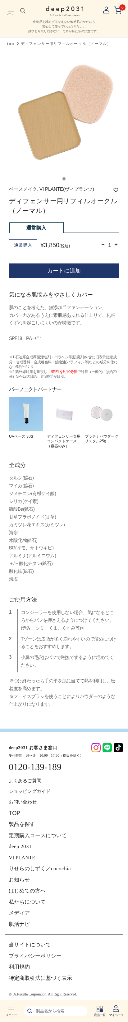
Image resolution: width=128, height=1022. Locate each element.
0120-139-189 (35, 767)
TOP (14, 812)
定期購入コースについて (38, 835)
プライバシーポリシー (35, 956)
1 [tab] (64, 178)
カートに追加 (64, 271)
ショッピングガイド (30, 791)
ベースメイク (23, 189)
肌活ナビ (19, 924)
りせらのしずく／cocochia (40, 869)
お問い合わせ (23, 801)
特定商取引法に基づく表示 (40, 978)
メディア (19, 913)
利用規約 (19, 967)
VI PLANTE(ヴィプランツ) (66, 189)
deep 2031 (20, 846)
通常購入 (36, 227)
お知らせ (19, 880)
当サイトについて (30, 945)
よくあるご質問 (25, 780)
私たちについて (27, 902)
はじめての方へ (27, 891)
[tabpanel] (64, 113)
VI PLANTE (22, 858)
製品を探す (22, 824)
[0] (117, 10)
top (11, 44)
